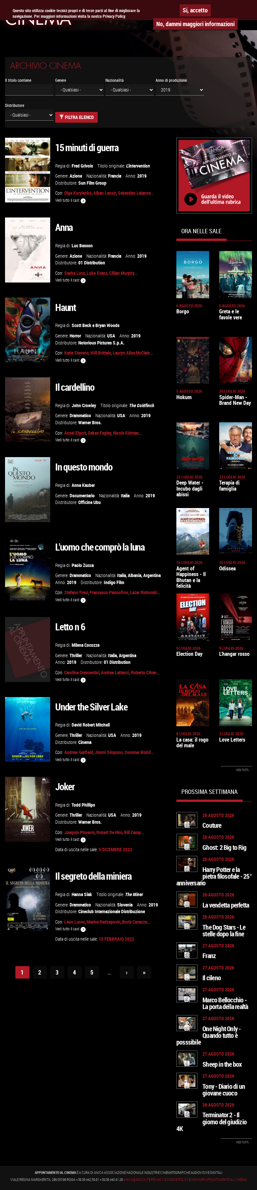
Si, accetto (195, 10)
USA (111, 335)
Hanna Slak (82, 894)
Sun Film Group (92, 183)
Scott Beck (81, 325)
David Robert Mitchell (91, 725)
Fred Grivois (82, 166)
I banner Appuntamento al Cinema (219, 1179)
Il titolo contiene (18, 80)
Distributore (14, 105)
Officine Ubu (89, 502)
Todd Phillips (83, 805)
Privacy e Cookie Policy (170, 1179)
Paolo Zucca (83, 565)
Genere (60, 80)
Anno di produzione (171, 80)
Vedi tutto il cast (67, 200)
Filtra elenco (79, 117)
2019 (142, 176)
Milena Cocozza (85, 645)
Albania (134, 575)
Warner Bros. (90, 422)
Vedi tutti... (243, 770)
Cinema (84, 742)
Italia (125, 495)
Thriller (76, 655)
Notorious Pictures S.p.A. (101, 342)
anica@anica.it (136, 1179)
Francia (114, 176)
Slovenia (125, 904)
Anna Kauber (83, 485)
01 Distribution (91, 262)
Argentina (152, 575)
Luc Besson (82, 245)
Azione (76, 176)
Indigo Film (114, 582)
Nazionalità (114, 80)
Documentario (82, 495)
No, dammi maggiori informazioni (195, 24)
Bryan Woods (107, 325)
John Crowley (84, 405)
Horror (75, 335)
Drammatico (80, 415)
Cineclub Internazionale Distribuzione (111, 911)
